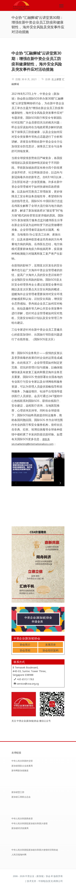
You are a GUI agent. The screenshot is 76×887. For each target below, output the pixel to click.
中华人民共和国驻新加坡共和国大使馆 (29, 823)
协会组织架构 (51, 650)
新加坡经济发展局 (19, 828)
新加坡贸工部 (17, 792)
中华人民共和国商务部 (22, 818)
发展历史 (50, 644)
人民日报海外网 (18, 854)
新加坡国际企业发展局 (22, 765)
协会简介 (25, 644)
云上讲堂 (56, 79)
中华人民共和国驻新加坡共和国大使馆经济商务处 (34, 849)
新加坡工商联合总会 (21, 796)
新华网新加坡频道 (19, 770)
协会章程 (25, 650)
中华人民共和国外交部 (22, 760)
